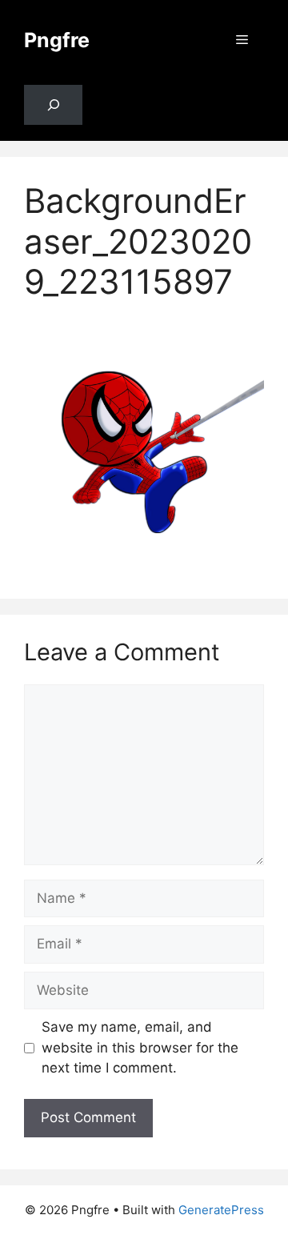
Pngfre (57, 40)
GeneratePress (221, 1209)
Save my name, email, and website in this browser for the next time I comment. (140, 1047)
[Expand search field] (53, 105)
